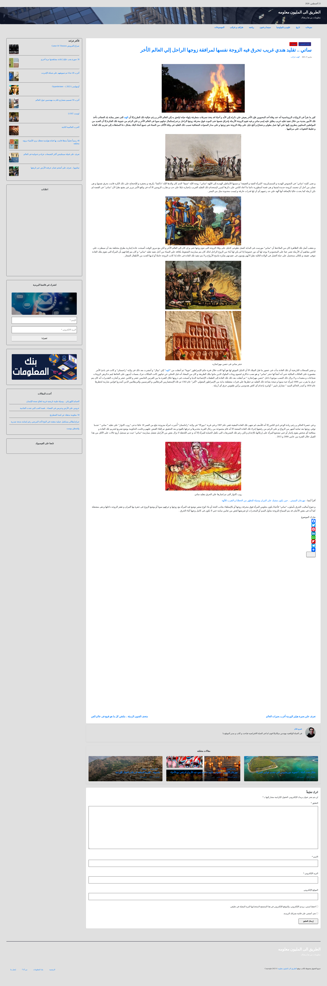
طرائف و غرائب (236, 27)
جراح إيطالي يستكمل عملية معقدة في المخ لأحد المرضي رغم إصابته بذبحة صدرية (45, 422)
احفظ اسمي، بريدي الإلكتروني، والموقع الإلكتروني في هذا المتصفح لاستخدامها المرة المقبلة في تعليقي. (273, 906)
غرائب (293, 57)
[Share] (203, 550)
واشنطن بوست (73, 428)
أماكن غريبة (309, 769)
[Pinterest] (203, 529)
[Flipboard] (203, 541)
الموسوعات (219, 27)
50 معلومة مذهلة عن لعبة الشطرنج (64, 415)
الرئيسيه (52, 970)
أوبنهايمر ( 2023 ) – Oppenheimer (65, 86)
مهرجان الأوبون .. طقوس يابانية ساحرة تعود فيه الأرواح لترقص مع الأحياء (204, 772)
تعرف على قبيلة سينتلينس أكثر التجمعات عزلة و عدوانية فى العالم (51, 154)
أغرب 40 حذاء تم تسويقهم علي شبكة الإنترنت (60, 73)
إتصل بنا (13, 970)
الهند (298, 57)
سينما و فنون (265, 27)
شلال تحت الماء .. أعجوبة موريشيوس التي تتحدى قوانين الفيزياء (286, 772)
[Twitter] (203, 525)
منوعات (309, 27)
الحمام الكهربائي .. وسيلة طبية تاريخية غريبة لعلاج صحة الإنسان (52, 401)
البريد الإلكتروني (310, 873)
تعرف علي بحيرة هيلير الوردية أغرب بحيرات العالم (291, 716)
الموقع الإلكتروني (311, 890)
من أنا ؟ (24, 970)
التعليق (314, 803)
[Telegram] (203, 546)
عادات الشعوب (305, 44)
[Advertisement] (296, 406)
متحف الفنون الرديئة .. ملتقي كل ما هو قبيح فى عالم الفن (119, 716)
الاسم (315, 857)
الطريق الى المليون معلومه (299, 12)
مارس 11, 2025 (154, 777)
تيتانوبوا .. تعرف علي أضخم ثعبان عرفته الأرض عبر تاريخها (55, 168)
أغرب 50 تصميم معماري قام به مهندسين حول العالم (57, 100)
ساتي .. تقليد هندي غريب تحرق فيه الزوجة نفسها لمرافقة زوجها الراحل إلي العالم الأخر (226, 50)
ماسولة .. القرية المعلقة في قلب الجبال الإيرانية (137, 772)
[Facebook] (203, 521)
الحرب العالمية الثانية (70, 127)
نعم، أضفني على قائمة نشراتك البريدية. (299, 913)
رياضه (251, 27)
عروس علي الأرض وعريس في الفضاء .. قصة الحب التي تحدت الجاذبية (49, 408)
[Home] (318, 25)
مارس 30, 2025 (232, 777)
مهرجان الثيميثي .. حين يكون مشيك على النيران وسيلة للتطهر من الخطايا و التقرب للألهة (263, 500)
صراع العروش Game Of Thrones (65, 46)
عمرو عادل (298, 729)
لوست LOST (73, 113)
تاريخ (298, 27)
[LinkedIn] (203, 533)
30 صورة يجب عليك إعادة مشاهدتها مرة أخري (60, 59)
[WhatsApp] (203, 537)
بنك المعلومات (38, 970)
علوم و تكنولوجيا (283, 27)
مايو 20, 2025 (311, 777)
